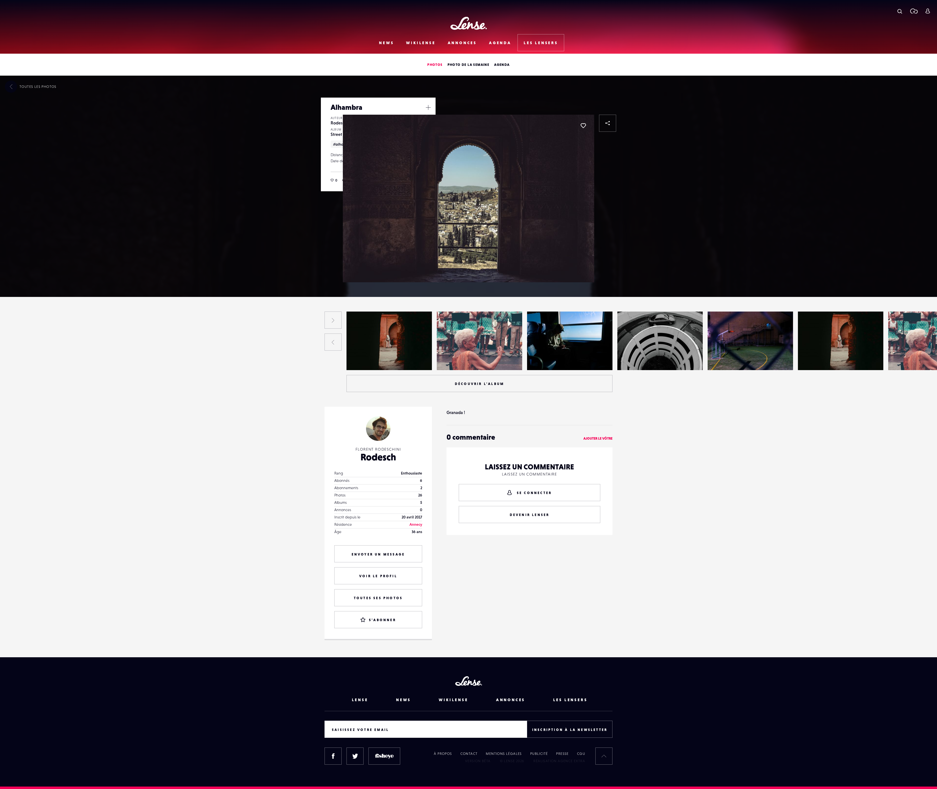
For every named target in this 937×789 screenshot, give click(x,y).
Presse (562, 754)
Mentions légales (504, 754)
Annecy (415, 524)
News (386, 42)
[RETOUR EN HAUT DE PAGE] (603, 756)
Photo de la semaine (468, 65)
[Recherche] (900, 11)
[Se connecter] (928, 11)
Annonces (462, 42)
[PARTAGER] (607, 123)
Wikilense (420, 42)
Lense (360, 700)
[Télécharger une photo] (914, 11)
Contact (469, 754)
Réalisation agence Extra (559, 761)
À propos (443, 754)
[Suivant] (333, 320)
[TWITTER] (355, 756)
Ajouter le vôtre (597, 438)
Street (336, 134)
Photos (434, 65)
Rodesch (339, 122)
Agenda (500, 42)
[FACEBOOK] (333, 756)
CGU (581, 754)
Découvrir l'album (479, 384)
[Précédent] (333, 342)
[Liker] (583, 125)
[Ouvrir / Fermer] (428, 107)
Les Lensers (541, 42)
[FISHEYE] (384, 756)
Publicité (539, 754)
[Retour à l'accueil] (468, 23)
